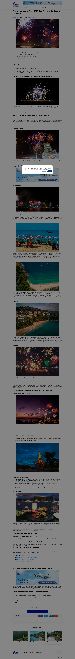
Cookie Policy (48, 169)
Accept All (50, 171)
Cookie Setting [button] (44, 171)
